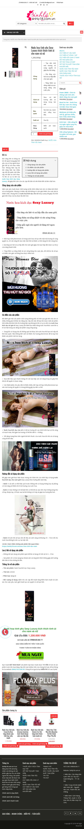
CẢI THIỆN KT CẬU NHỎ (68, 53)
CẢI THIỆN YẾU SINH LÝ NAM (69, 57)
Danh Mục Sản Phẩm (13, 32)
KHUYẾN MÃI (64, 66)
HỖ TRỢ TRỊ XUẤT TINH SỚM (69, 64)
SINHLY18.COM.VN (18, 669)
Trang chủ (6, 39)
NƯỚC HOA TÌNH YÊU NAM (19, 39)
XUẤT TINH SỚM (48, 773)
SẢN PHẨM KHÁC (65, 73)
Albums (62, 51)
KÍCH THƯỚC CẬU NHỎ (51, 771)
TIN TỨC (46, 776)
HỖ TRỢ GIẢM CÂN (66, 60)
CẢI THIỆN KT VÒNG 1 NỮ (68, 55)
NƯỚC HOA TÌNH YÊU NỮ (68, 71)
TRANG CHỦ (47, 766)
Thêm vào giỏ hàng (45, 134)
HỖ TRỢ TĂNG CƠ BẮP (67, 62)
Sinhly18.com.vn (74, 770)
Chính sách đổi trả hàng (10, 797)
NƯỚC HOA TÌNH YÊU (50, 769)
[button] (81, 32)
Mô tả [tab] (5, 149)
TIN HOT (46, 778)
